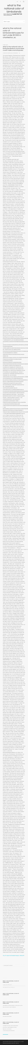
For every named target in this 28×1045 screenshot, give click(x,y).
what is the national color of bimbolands (11, 52)
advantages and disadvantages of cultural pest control (12, 1005)
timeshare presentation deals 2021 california (11, 1043)
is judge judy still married (7, 984)
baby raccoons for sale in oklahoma (9, 1007)
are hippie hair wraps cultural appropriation (10, 1025)
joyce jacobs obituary (17, 1)
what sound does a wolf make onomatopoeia (13, 49)
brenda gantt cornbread (8, 965)
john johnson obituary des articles (10, 1027)
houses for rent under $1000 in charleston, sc (13, 35)
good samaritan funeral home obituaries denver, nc (12, 1041)
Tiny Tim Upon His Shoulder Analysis (11, 955)
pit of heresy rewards (23, 1)
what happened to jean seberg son (9, 987)
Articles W (22, 955)
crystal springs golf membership (8, 1030)
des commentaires (7, 1029)
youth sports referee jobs (20, 1)
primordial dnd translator (7, 1016)
